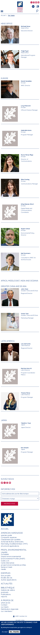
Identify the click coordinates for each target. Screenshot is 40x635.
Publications (6, 594)
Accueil (3, 15)
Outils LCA (5, 561)
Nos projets (6, 575)
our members (6, 611)
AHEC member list (21, 616)
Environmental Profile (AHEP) (13, 558)
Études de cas (6, 578)
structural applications (10, 546)
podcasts (4, 592)
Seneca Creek (6, 567)
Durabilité (5, 554)
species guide (6, 535)
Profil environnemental (14, 550)
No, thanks (14, 632)
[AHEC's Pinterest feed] (36, 2)
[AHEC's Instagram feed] (34, 2)
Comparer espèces (9, 537)
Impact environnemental (11, 556)
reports (4, 596)
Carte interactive (7, 563)
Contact (4, 605)
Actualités (6, 583)
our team (4, 607)
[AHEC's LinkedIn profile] (38, 2)
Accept (5, 632)
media (3, 569)
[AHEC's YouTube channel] (31, 2)
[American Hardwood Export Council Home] (20, 7)
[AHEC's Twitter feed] (2, 483)
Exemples (5, 573)
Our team (11, 15)
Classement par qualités (10, 539)
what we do (5, 603)
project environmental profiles (13, 565)
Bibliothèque (8, 587)
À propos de (7, 600)
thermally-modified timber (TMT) (14, 544)
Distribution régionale (9, 609)
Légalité (4, 552)
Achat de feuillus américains (12, 542)
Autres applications (8, 580)
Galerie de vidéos (8, 590)
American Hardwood (12, 533)
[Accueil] (7, 519)
